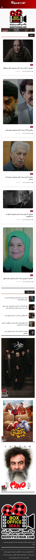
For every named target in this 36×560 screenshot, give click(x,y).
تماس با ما (32, 546)
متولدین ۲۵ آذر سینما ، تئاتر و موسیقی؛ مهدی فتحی (19, 130)
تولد (31, 65)
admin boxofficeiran (27, 71)
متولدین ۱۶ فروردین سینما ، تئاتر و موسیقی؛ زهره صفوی (18, 279)
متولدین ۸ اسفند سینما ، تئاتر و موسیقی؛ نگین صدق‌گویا (18, 68)
